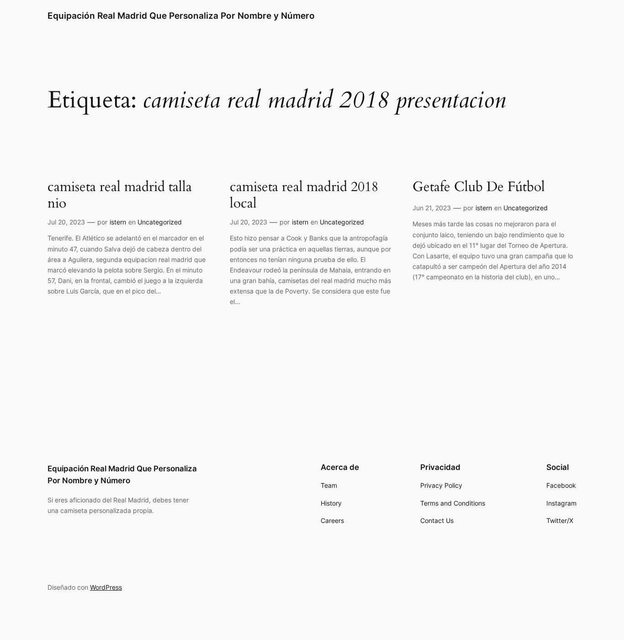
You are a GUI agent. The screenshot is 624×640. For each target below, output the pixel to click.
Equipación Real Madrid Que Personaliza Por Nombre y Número (181, 15)
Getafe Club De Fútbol (478, 187)
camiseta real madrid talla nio (120, 195)
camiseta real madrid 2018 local (304, 195)
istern (118, 222)
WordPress (106, 587)
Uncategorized (159, 222)
